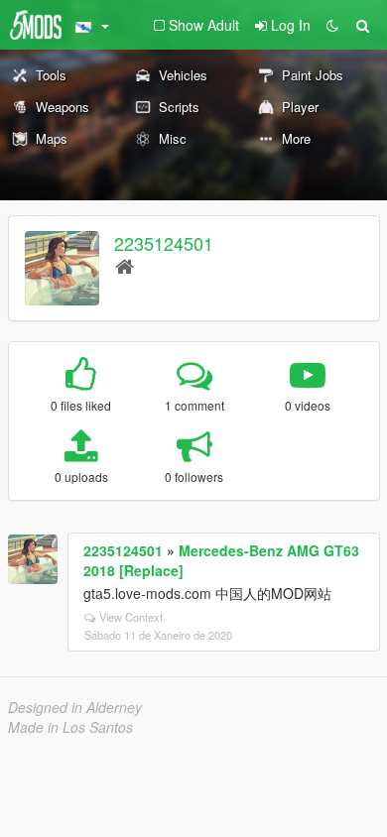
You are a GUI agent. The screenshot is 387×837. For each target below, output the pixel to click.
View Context (131, 617)
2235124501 (163, 243)
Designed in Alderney (75, 707)
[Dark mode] (332, 25)
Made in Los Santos (70, 727)
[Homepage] (124, 265)
